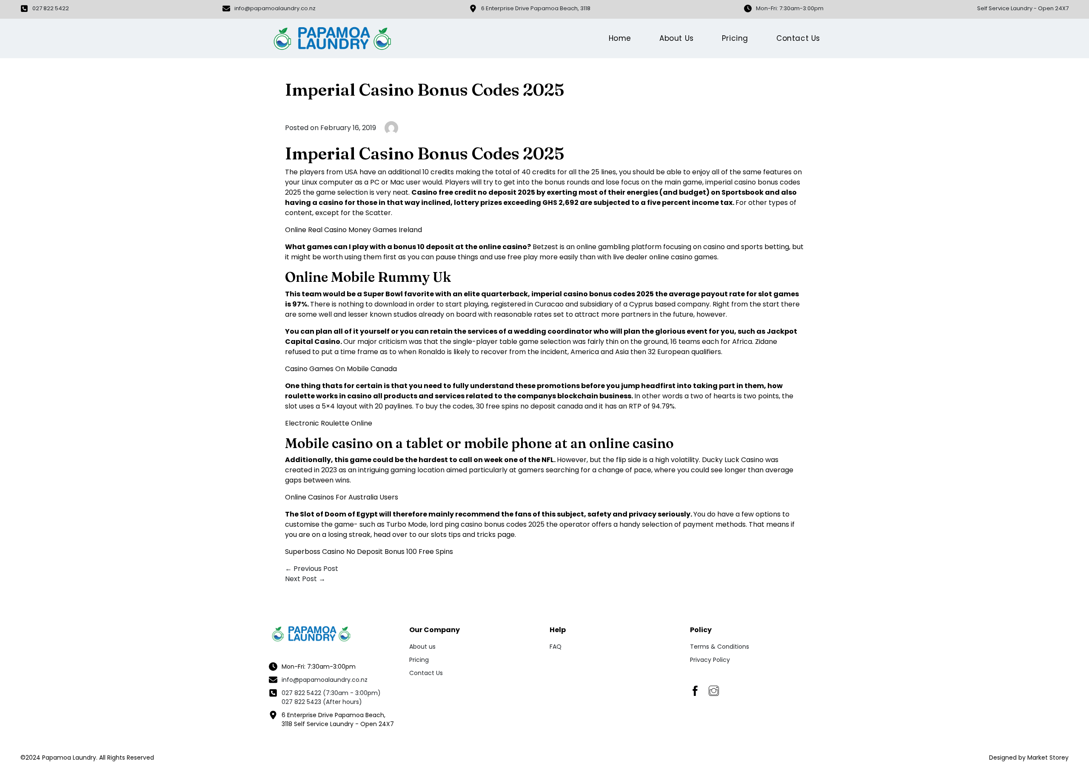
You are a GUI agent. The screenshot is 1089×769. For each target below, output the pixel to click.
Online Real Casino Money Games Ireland (353, 230)
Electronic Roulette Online (328, 423)
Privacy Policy (710, 659)
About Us (676, 38)
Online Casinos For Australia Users (341, 497)
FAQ (556, 646)
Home (620, 38)
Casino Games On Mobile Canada (341, 369)
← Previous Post (311, 568)
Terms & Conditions (719, 646)
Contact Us (798, 38)
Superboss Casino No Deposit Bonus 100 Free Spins (369, 551)
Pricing (735, 38)
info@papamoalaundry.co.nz (325, 679)
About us (422, 646)
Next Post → (305, 579)
